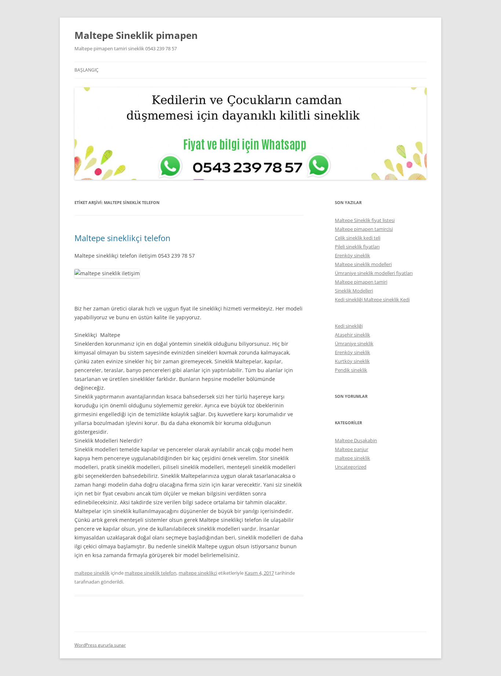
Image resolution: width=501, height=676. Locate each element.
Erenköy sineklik (352, 255)
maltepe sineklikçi (198, 573)
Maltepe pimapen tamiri (361, 282)
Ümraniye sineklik (354, 343)
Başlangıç (86, 70)
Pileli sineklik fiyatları (357, 246)
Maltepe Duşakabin (356, 440)
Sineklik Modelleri (354, 290)
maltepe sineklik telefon (150, 573)
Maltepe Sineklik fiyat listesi (365, 220)
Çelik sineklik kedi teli (357, 238)
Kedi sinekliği (349, 326)
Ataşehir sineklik (352, 334)
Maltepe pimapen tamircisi (364, 229)
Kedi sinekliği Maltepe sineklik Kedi (372, 299)
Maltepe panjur (351, 449)
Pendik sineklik (351, 370)
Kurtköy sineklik (352, 361)
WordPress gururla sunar (100, 645)
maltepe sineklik (92, 573)
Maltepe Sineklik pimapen (136, 35)
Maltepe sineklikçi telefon (122, 237)
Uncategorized (350, 467)
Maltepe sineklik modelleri (363, 264)
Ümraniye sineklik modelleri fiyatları (374, 273)
